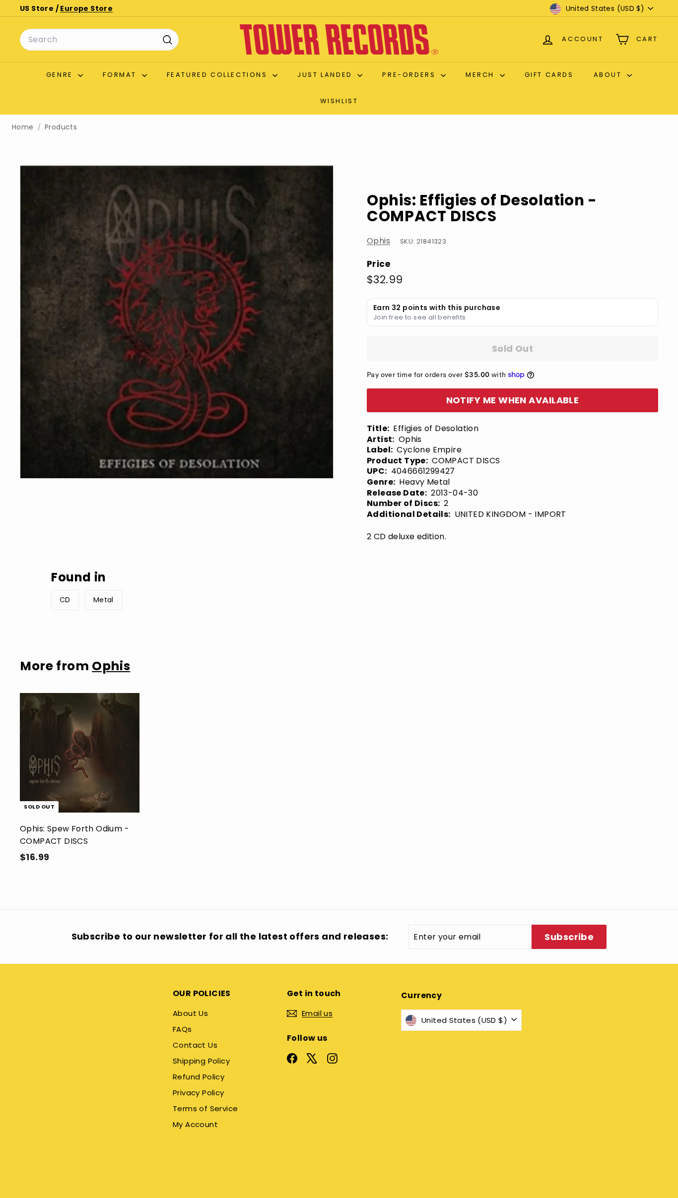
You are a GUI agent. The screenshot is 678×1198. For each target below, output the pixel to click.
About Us (190, 1013)
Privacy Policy (198, 1092)
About (609, 74)
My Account (195, 1124)
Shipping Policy (201, 1061)
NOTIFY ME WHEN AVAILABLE (512, 400)
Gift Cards (549, 74)
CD (65, 600)
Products (61, 127)
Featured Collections (219, 74)
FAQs (182, 1029)
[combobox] (99, 40)
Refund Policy (198, 1077)
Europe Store (86, 8)
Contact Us (195, 1045)
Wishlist (339, 101)
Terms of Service (205, 1108)
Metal (103, 600)
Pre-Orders (410, 74)
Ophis (378, 241)
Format (121, 74)
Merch (481, 74)
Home (23, 127)
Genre (61, 74)
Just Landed (326, 74)
